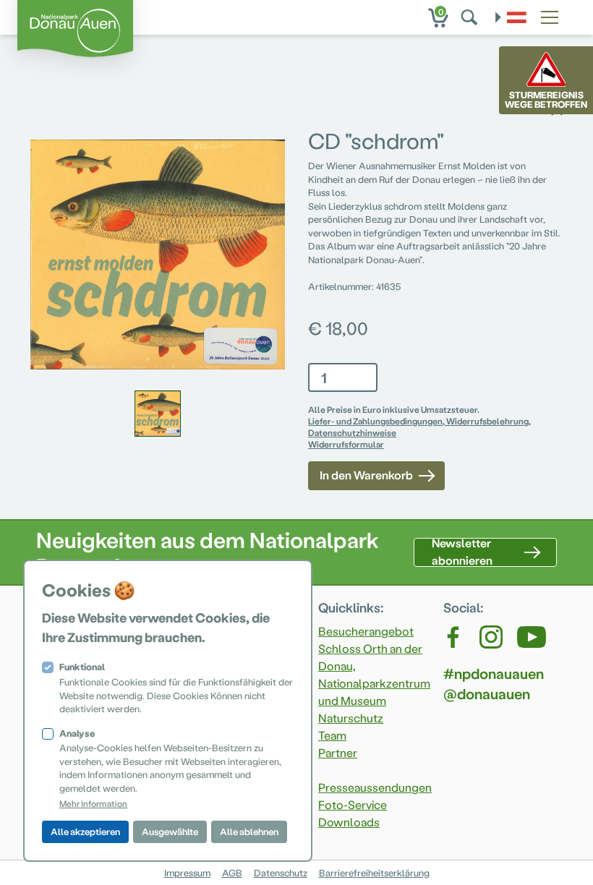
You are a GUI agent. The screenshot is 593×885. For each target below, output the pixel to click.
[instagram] (491, 637)
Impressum (187, 872)
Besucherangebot (366, 631)
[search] (471, 17)
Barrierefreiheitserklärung (374, 872)
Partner (337, 752)
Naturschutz (350, 717)
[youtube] (531, 637)
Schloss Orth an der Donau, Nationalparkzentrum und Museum (374, 674)
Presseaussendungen (375, 787)
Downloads (349, 822)
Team (332, 735)
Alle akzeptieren (85, 831)
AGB (232, 872)
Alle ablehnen (249, 831)
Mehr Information (93, 803)
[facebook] (454, 637)
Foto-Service (352, 804)
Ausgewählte (170, 831)
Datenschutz (280, 872)
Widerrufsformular (346, 444)
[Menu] (549, 15)
